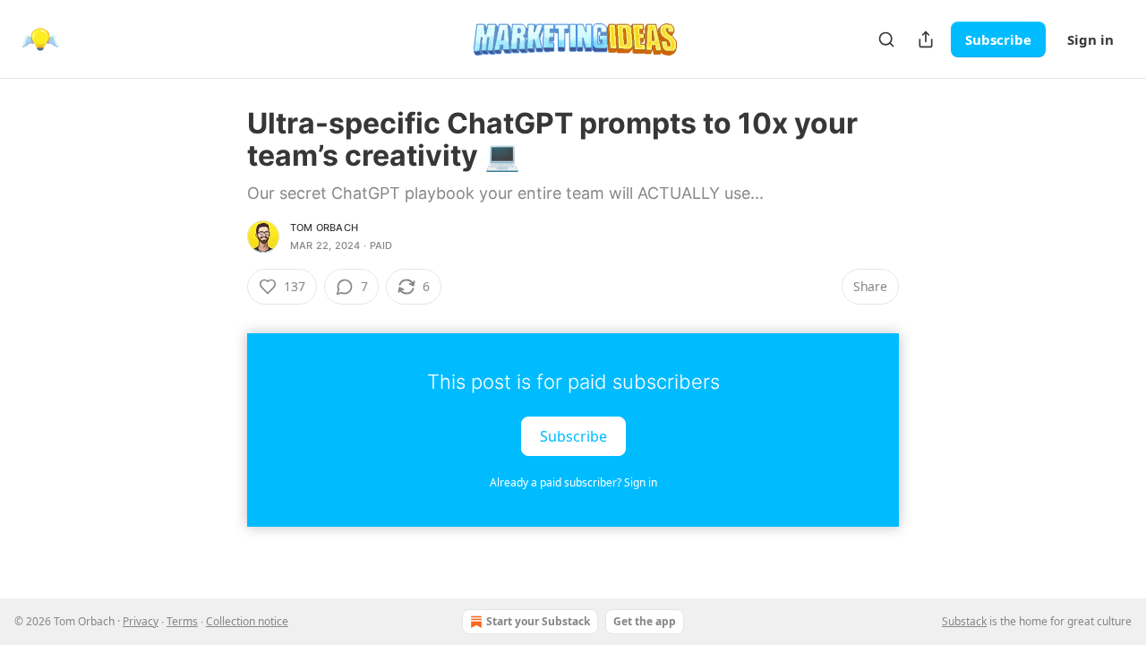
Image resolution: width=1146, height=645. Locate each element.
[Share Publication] (926, 39)
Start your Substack (538, 621)
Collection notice (247, 621)
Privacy (140, 621)
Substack (964, 621)
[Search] (886, 39)
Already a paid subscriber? (573, 482)
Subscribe (998, 39)
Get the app (644, 621)
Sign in (1090, 39)
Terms (182, 621)
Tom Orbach (324, 227)
